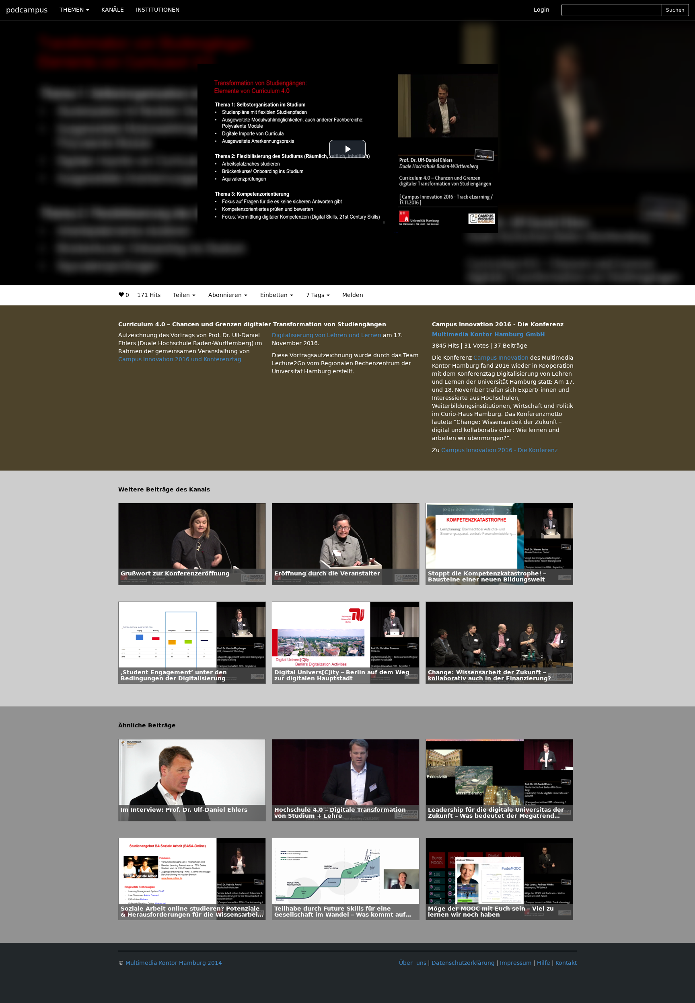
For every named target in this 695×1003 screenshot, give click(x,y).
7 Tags (316, 295)
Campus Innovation (500, 357)
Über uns (412, 963)
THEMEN (72, 9)
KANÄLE (112, 9)
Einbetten (274, 295)
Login (541, 9)
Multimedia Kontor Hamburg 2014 (173, 963)
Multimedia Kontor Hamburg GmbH (488, 334)
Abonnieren (225, 295)
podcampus (26, 10)
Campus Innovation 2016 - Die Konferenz (499, 450)
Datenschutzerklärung (463, 963)
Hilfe (543, 963)
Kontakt (566, 963)
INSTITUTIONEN (157, 9)
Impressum (516, 963)
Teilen (182, 295)
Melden (352, 295)
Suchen (675, 10)
